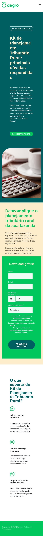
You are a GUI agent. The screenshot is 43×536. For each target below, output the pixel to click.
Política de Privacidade (23, 325)
